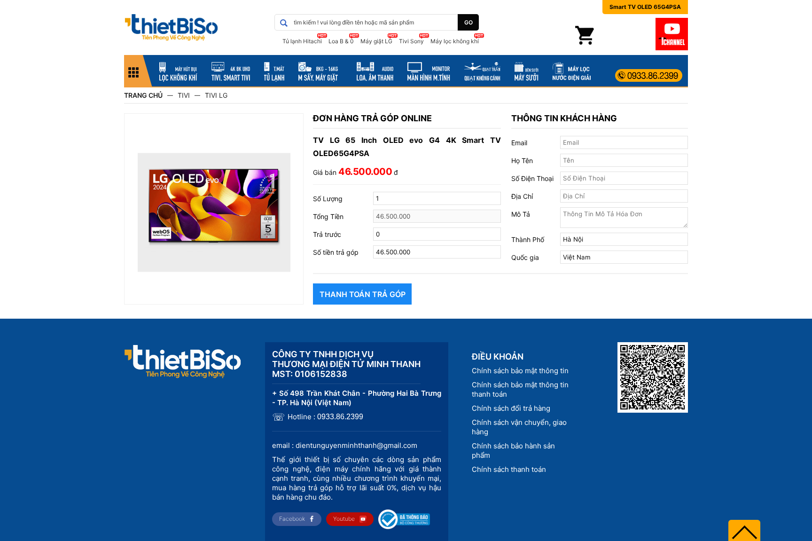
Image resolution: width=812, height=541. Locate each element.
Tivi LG (216, 95)
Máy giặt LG (376, 41)
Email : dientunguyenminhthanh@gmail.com (344, 445)
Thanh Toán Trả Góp (363, 294)
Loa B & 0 (341, 41)
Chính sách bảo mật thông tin (520, 370)
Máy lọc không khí (454, 41)
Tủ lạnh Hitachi (302, 41)
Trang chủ (143, 95)
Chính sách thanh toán (509, 469)
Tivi (184, 95)
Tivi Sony (411, 41)
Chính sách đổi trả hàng (511, 408)
